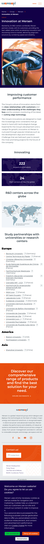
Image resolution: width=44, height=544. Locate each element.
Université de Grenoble (16, 313)
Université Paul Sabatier (16, 322)
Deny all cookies (31, 534)
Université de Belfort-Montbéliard (20, 309)
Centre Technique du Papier (18, 256)
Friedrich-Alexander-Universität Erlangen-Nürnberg (19, 277)
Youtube (25, 438)
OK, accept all (12, 534)
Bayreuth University (14, 254)
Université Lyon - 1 (13, 319)
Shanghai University (14, 350)
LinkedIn (19, 438)
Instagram (31, 438)
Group (12, 12)
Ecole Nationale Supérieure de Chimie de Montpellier (22, 265)
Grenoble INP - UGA (14, 283)
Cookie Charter (18, 526)
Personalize (22, 539)
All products (22, 479)
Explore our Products (20, 396)
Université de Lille (13, 316)
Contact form (15, 455)
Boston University (13, 337)
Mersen (20, 12)
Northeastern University (16, 340)
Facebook (13, 438)
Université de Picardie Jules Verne (20, 325)
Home (4, 12)
